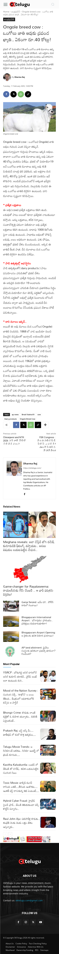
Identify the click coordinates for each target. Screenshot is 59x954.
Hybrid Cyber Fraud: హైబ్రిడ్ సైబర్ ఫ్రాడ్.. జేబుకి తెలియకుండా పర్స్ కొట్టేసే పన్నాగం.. (21, 804)
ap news (15, 414)
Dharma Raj (19, 77)
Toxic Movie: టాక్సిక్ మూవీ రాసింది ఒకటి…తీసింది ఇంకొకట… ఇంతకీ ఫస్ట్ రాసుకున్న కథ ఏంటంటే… (21, 786)
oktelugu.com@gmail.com (29, 900)
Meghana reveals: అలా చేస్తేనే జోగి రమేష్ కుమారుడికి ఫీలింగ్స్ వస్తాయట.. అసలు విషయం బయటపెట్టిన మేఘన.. (28, 546)
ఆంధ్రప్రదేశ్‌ (15, 11)
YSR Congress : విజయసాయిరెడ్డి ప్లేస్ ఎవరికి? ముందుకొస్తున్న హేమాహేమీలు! (46, 444)
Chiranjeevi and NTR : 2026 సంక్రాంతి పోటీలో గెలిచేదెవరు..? (14, 440)
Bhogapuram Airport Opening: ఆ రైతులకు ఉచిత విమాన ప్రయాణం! (39, 634)
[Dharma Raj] (7, 77)
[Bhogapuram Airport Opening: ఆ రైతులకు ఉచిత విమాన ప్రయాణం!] (11, 636)
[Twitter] (33, 922)
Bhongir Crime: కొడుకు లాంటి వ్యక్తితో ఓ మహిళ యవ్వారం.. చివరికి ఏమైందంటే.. (20, 716)
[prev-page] (5, 834)
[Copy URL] (28, 94)
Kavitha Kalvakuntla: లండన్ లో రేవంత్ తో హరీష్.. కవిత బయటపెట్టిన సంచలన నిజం (21, 768)
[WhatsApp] (21, 94)
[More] (45, 425)
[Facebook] (6, 94)
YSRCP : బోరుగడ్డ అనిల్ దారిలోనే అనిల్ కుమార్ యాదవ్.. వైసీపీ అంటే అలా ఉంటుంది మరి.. (20, 676)
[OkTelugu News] (19, 4)
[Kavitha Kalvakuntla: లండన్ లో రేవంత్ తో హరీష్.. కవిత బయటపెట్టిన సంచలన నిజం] (48, 768)
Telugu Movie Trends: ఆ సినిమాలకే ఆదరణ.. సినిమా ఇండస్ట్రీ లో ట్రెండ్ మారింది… (21, 750)
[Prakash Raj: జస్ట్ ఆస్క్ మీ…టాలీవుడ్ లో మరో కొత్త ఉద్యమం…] (48, 734)
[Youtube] (40, 922)
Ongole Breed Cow (27, 419)
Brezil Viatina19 (28, 414)
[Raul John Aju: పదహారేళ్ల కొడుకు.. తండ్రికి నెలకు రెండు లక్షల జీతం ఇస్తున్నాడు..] (48, 822)
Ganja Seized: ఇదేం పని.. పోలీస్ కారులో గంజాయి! (37, 604)
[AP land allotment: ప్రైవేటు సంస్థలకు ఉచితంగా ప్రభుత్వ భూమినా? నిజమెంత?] (11, 651)
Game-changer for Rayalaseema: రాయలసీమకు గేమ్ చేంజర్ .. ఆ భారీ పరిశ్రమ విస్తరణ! (28, 590)
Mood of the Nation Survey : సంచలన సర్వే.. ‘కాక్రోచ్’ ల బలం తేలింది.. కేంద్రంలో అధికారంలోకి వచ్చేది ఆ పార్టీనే (20, 696)
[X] (13, 94)
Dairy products (10, 419)
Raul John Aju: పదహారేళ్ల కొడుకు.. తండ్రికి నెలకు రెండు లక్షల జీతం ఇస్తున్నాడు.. (21, 822)
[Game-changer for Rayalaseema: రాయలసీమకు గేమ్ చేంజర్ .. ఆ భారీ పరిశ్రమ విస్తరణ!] (29, 569)
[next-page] (10, 834)
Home (6, 11)
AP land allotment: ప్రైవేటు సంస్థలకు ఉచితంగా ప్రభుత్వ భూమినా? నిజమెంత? (38, 650)
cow (39, 414)
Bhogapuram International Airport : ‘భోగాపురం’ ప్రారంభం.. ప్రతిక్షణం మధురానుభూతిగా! (37, 620)
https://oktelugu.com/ (32, 468)
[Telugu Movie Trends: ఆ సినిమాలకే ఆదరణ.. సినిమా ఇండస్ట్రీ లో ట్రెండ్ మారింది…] (48, 750)
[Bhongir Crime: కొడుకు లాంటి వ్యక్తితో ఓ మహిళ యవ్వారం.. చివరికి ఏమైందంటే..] (48, 716)
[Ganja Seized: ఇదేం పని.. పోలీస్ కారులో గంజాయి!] (11, 606)
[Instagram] (26, 922)
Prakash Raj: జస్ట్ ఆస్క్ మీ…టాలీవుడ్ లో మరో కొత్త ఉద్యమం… (19, 732)
